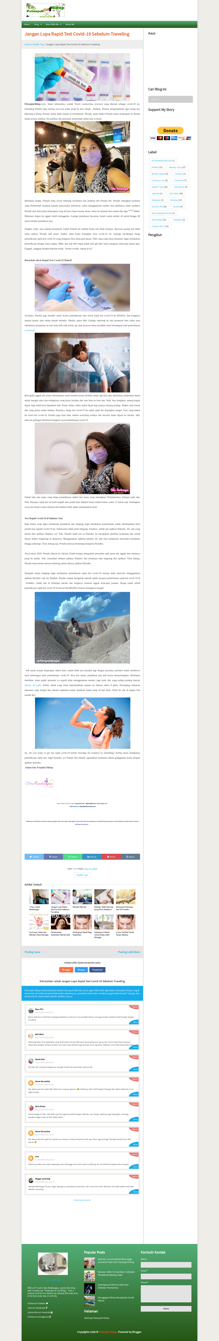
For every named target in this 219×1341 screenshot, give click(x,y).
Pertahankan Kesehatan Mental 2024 (60, 933)
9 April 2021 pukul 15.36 (44, 1134)
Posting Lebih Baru (129, 952)
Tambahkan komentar (82, 1200)
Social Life (157, 206)
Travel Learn (158, 226)
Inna (37, 1156)
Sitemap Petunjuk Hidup (96, 1317)
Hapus (135, 1007)
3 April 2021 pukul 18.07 (44, 1062)
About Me (70, 24)
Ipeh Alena (39, 1034)
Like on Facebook (37, 1307)
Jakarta (155, 193)
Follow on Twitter (37, 1303)
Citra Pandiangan (53, 1280)
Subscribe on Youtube (39, 1312)
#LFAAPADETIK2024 (161, 160)
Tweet (36, 856)
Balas (135, 1022)
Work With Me (52, 24)
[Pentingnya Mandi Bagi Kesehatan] (82, 922)
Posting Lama (32, 952)
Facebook (97, 970)
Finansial (179, 180)
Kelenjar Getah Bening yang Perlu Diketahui (103, 908)
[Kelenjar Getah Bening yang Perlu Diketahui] (104, 896)
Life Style (173, 193)
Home (26, 24)
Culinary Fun (158, 180)
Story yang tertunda (162, 213)
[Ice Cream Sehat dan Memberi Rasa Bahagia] (39, 922)
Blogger (66, 970)
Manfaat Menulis (79, 907)
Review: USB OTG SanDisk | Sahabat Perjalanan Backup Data (116, 1273)
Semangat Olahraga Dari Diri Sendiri (124, 908)
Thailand (177, 219)
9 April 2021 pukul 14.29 (44, 1109)
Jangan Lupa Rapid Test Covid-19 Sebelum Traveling (77, 34)
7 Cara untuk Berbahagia (34, 908)
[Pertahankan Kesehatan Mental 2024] (60, 922)
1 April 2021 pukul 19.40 (44, 1037)
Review (173, 199)
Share (54, 856)
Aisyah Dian (40, 1059)
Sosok (176, 206)
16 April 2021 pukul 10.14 (44, 1182)
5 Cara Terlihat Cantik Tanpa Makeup (125, 933)
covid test (29, 330)
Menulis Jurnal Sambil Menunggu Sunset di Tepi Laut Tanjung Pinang (116, 1260)
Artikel (155, 167)
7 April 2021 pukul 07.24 (44, 1084)
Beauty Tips (175, 167)
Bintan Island (158, 173)
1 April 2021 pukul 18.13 (44, 1012)
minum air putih (33, 685)
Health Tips (82, 874)
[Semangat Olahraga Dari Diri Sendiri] (125, 896)
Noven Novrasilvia (42, 1081)
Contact (179, 173)
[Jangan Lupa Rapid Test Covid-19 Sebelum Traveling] (60, 896)
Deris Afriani (40, 1106)
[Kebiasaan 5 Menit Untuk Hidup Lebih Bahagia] (104, 922)
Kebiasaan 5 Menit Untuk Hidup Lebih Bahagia (102, 935)
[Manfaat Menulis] (82, 896)
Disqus (81, 970)
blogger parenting (42, 1178)
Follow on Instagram (38, 1316)
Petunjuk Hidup (108, 1332)
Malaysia (156, 199)
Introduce (179, 186)
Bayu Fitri (39, 1009)
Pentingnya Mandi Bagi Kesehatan (82, 933)
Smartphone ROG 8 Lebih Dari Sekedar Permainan (113, 1286)
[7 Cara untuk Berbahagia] (39, 896)
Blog (37, 24)
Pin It (112, 856)
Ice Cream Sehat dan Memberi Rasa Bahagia (39, 933)
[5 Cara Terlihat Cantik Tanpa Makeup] (125, 922)
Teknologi (157, 219)
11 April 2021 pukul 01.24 (44, 1160)
